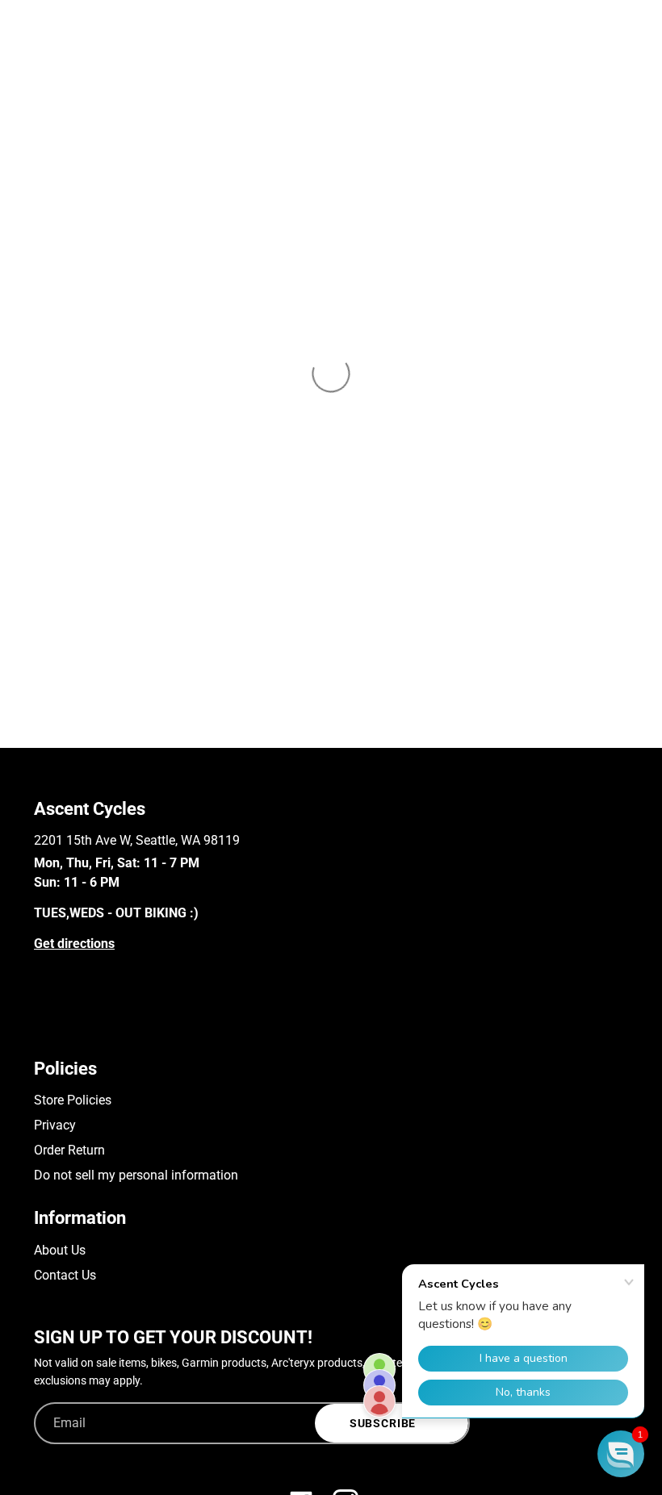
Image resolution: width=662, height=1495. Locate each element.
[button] (620, 1453)
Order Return (69, 1150)
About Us (60, 1250)
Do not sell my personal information (136, 1175)
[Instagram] (65, 1028)
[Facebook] (41, 1028)
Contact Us (65, 1275)
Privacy (55, 1125)
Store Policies (72, 1100)
